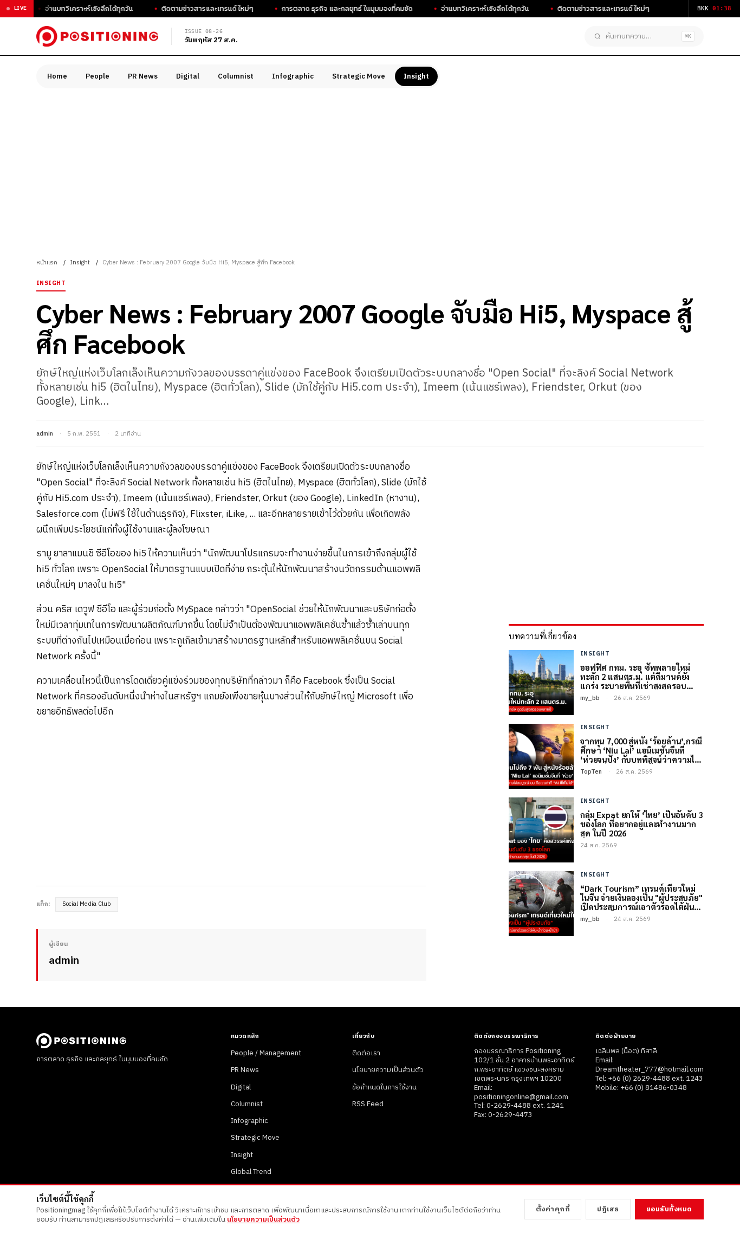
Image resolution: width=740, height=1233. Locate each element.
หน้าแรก (46, 263)
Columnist (236, 76)
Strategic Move (358, 76)
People (97, 76)
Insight (416, 76)
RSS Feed (368, 1104)
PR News (143, 76)
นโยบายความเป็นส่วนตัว (388, 1070)
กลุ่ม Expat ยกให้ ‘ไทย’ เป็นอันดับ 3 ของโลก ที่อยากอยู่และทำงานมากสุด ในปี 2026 (641, 824)
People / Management (266, 1053)
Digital (187, 76)
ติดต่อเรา (366, 1053)
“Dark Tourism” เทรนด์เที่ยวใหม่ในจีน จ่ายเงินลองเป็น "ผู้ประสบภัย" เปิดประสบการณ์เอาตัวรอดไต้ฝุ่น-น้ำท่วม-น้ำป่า (641, 898)
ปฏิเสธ (608, 1209)
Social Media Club (86, 904)
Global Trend (251, 1172)
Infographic (293, 76)
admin (44, 434)
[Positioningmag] (97, 36)
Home (57, 76)
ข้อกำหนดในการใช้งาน (384, 1087)
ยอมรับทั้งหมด (669, 1209)
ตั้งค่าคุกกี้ (553, 1209)
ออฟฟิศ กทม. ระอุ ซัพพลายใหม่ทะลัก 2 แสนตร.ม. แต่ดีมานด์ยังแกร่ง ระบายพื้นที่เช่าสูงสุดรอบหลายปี (635, 677)
